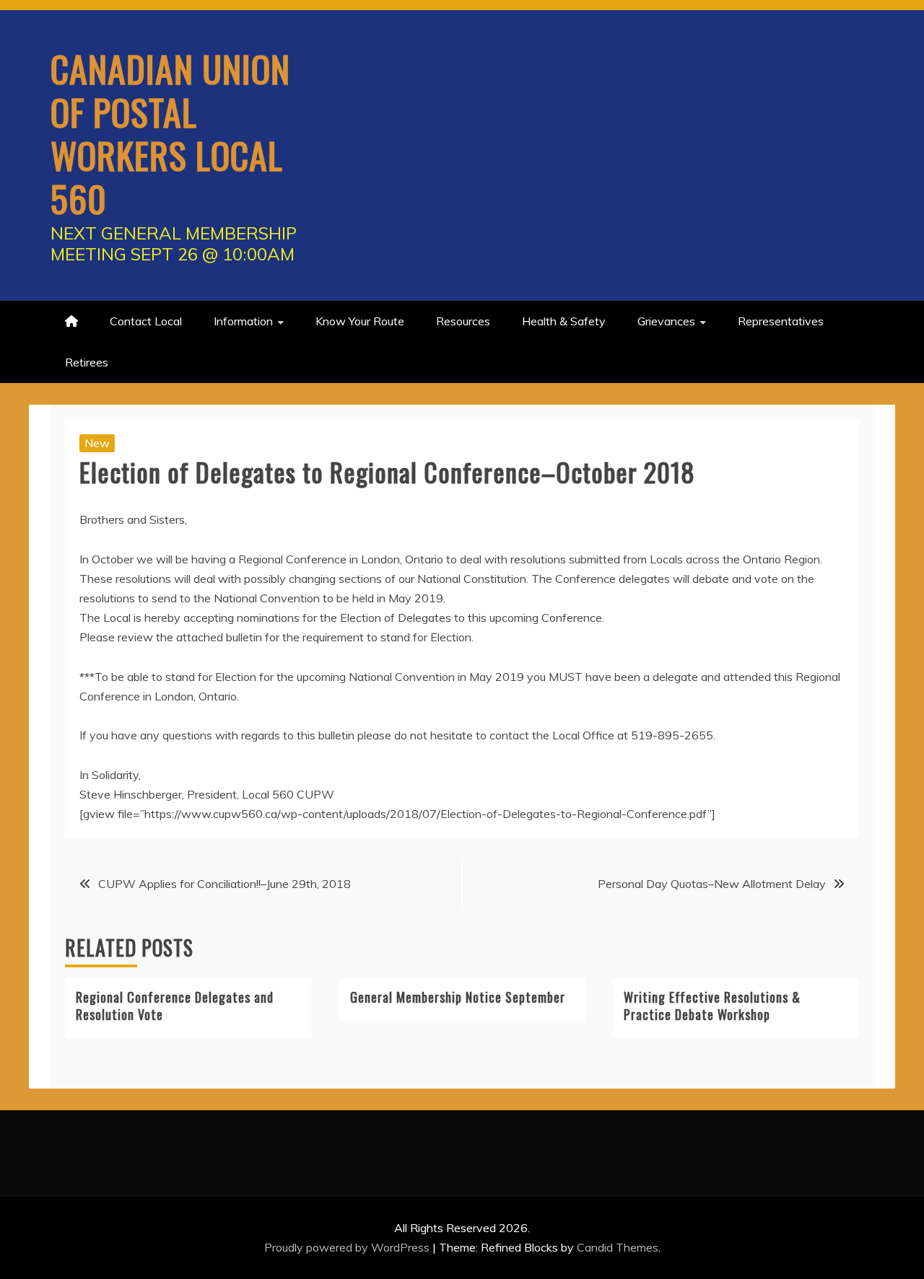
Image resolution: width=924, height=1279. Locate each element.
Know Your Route (359, 321)
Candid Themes (617, 1247)
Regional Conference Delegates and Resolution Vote (175, 1005)
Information (243, 321)
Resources (463, 321)
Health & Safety (564, 321)
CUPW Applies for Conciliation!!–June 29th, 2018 (224, 883)
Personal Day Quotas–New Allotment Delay (712, 883)
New (97, 443)
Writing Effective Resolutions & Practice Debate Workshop (712, 1005)
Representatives (781, 321)
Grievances (666, 321)
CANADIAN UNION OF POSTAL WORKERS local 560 (170, 132)
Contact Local (146, 321)
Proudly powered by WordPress (348, 1247)
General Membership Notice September (457, 997)
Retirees (86, 362)
